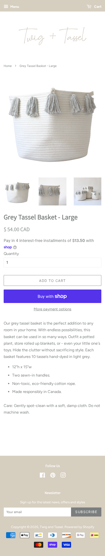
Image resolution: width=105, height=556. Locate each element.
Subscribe (86, 512)
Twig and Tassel (51, 527)
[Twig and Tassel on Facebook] (42, 476)
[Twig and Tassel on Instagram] (63, 476)
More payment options (52, 309)
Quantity (11, 253)
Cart (97, 6)
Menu (14, 7)
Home (8, 66)
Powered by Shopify (79, 527)
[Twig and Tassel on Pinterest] (52, 476)
